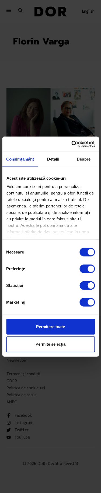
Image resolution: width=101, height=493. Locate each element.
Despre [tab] (83, 159)
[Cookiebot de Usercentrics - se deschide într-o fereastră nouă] (72, 144)
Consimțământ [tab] (20, 159)
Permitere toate (50, 326)
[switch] (87, 268)
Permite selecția (50, 344)
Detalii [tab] (53, 159)
